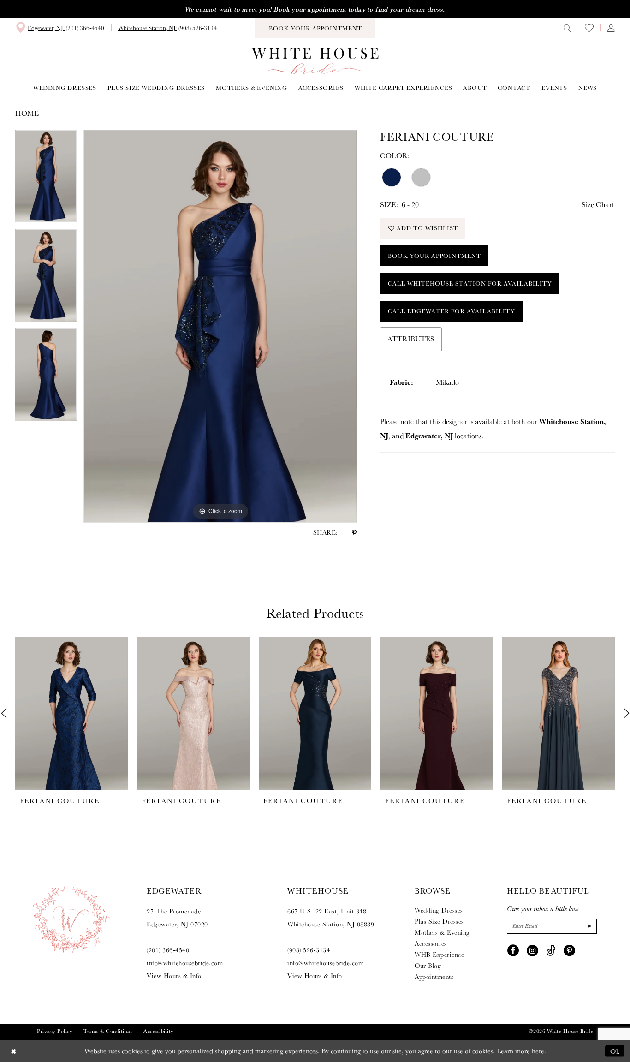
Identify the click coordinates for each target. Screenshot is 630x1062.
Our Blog (428, 965)
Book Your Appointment (434, 256)
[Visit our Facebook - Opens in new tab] (513, 950)
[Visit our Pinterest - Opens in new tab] (569, 950)
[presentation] (71, 713)
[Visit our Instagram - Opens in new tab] (532, 950)
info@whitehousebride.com (185, 963)
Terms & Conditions (107, 1031)
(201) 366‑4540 (168, 950)
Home (27, 113)
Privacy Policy (54, 1031)
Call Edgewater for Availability (451, 311)
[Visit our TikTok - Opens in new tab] (551, 950)
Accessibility (158, 1031)
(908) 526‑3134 (308, 950)
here (538, 1050)
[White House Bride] (315, 61)
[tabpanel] (46, 179)
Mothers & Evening (442, 932)
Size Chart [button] (598, 204)
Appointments (434, 977)
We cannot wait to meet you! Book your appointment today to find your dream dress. (315, 9)
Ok (615, 1050)
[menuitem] (59, 27)
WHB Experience (439, 954)
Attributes (410, 339)
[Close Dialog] (14, 1051)
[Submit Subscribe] (585, 926)
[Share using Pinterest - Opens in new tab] (354, 532)
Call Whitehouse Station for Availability (470, 283)
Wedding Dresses (439, 910)
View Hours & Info (174, 976)
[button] (611, 27)
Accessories (431, 943)
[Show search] (567, 27)
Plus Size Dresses (439, 921)
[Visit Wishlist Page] (589, 28)
